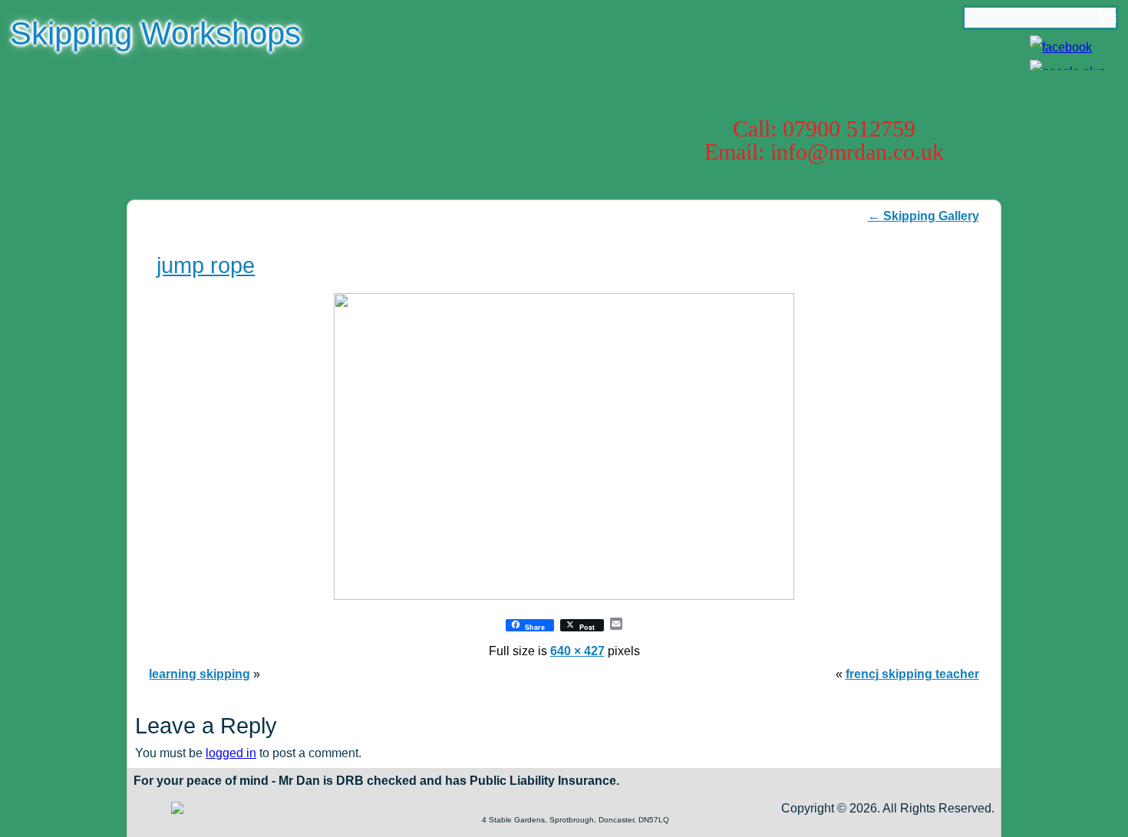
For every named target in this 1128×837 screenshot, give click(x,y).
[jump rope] (564, 595)
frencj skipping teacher (912, 673)
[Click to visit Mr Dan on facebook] (1061, 47)
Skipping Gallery (923, 215)
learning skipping (199, 673)
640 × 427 (577, 650)
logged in (231, 753)
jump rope (206, 265)
